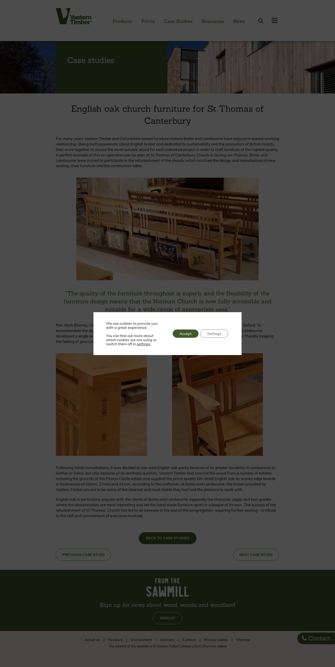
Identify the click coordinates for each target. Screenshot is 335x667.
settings (143, 344)
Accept (186, 333)
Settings (214, 333)
